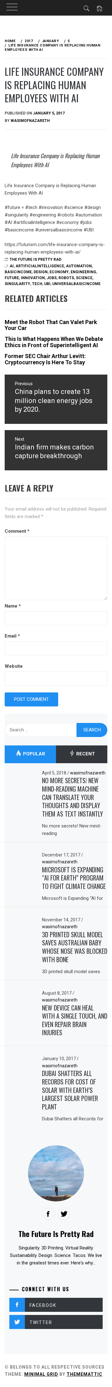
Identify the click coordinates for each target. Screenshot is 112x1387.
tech (37, 284)
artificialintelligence (40, 266)
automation (79, 266)
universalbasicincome (76, 284)
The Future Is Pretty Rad (35, 259)
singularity (17, 284)
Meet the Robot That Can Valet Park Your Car (51, 325)
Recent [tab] (85, 754)
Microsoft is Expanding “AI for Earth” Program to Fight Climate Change (74, 878)
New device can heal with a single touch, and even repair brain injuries (74, 1020)
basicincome (18, 272)
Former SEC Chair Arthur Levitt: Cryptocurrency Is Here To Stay (45, 359)
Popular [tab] (33, 754)
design (41, 272)
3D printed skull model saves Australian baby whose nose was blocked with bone (74, 947)
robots (66, 278)
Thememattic (84, 1374)
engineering (83, 272)
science (84, 278)
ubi (47, 284)
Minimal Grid (41, 1374)
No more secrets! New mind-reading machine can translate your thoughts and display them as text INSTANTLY (72, 797)
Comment (17, 531)
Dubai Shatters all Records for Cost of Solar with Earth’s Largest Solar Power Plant (70, 1090)
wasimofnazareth (30, 121)
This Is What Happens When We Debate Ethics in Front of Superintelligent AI (54, 342)
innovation (33, 278)
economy (59, 272)
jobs (52, 278)
